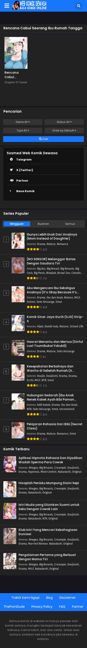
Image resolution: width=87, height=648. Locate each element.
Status (63, 122)
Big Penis (39, 273)
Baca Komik (25, 191)
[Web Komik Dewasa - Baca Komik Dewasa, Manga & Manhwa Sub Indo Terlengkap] (29, 8)
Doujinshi (52, 376)
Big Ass (41, 268)
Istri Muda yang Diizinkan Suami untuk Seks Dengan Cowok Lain (49, 507)
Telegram (24, 159)
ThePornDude (14, 606)
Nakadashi (64, 471)
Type (22, 130)
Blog (49, 597)
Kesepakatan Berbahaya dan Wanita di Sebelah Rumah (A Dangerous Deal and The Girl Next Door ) (53, 369)
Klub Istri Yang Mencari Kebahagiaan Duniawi (48, 532)
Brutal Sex (63, 273)
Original (77, 471)
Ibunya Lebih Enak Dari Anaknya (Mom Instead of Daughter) (52, 237)
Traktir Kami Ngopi (25, 597)
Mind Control (48, 471)
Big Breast (53, 268)
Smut (59, 301)
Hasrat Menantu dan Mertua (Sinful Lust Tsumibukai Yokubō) (55, 344)
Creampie (60, 467)
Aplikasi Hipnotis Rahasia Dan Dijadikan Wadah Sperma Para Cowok (50, 460)
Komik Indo (51, 326)
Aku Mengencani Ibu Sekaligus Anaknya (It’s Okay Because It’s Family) (52, 290)
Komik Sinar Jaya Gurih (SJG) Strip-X (55, 319)
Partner (22, 180)
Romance (62, 244)
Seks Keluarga (45, 301)
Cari (45, 139)
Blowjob (51, 273)
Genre (21, 122)
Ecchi (30, 380)
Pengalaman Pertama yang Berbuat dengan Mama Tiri (47, 557)
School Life (76, 326)
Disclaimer (67, 597)
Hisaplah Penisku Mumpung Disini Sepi (49, 483)
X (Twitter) (24, 170)
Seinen (31, 301)
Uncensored (66, 409)
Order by (63, 130)
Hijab (40, 326)
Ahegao (33, 467)
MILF (77, 297)
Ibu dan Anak (55, 297)
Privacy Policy (41, 606)
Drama (41, 244)
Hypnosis (33, 471)
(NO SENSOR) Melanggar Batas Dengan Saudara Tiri (51, 261)
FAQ (62, 606)
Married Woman (38, 543)
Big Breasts (67, 268)
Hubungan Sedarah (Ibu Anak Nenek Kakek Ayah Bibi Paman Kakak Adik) (50, 397)
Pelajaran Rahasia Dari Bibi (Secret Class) (54, 426)
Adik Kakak (43, 404)
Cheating (76, 273)
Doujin (41, 376)
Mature (51, 244)
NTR (43, 380)
